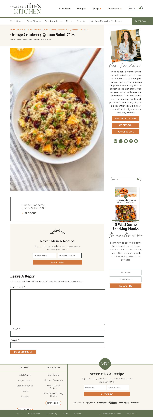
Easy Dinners (34, 21)
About (19, 413)
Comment (17, 287)
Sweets (81, 21)
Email (14, 340)
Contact (77, 413)
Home (13, 30)
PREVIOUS (30, 213)
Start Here (52, 403)
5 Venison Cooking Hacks (53, 394)
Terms (65, 413)
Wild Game (16, 21)
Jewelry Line (126, 131)
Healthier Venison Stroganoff (32, 30)
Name (15, 328)
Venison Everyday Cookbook (106, 21)
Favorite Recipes (125, 118)
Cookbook (126, 125)
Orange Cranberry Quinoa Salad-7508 (33, 206)
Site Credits (131, 413)
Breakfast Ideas (53, 21)
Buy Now (140, 21)
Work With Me (34, 413)
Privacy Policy (51, 413)
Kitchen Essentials (53, 380)
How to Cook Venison (53, 386)
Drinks (69, 21)
